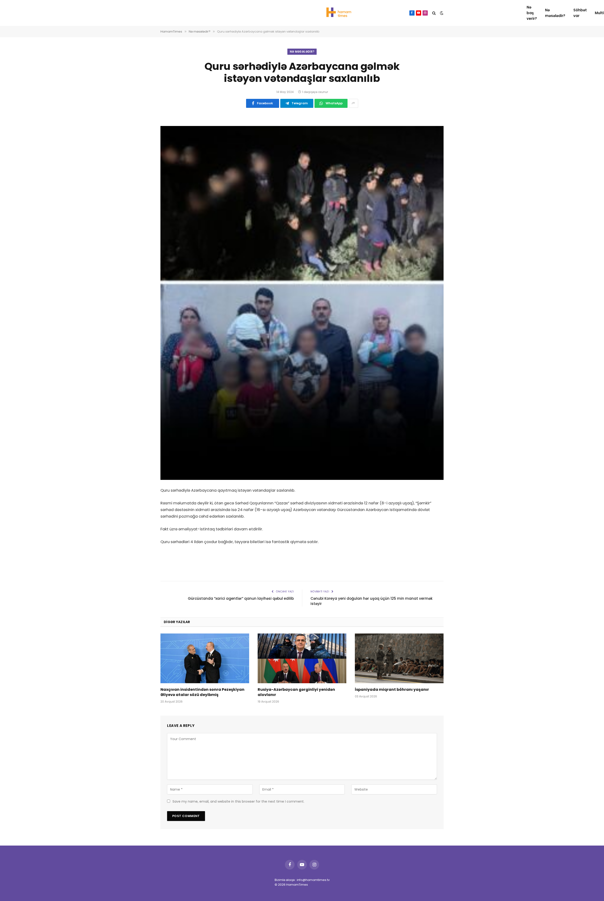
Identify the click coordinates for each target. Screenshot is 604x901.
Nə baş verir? (532, 13)
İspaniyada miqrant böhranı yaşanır (392, 689)
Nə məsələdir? (555, 13)
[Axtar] (434, 13)
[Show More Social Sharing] (353, 103)
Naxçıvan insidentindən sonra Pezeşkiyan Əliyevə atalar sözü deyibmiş (202, 692)
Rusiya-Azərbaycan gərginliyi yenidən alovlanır (296, 692)
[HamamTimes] (337, 13)
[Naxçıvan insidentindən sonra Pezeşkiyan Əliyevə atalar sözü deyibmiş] (204, 658)
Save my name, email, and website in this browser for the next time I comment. (238, 801)
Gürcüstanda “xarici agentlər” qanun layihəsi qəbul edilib (241, 598)
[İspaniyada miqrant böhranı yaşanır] (399, 658)
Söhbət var (580, 13)
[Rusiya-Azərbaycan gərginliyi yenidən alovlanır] (302, 658)
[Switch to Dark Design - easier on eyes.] (441, 13)
